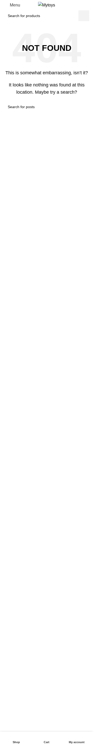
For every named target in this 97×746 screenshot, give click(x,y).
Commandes (12, 595)
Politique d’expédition (19, 613)
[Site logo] (46, 5)
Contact (8, 645)
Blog (5, 654)
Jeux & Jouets (13, 546)
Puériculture (12, 555)
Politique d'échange (18, 604)
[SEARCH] (83, 15)
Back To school (14, 564)
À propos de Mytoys (18, 636)
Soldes (7, 685)
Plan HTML (11, 662)
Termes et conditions (19, 587)
